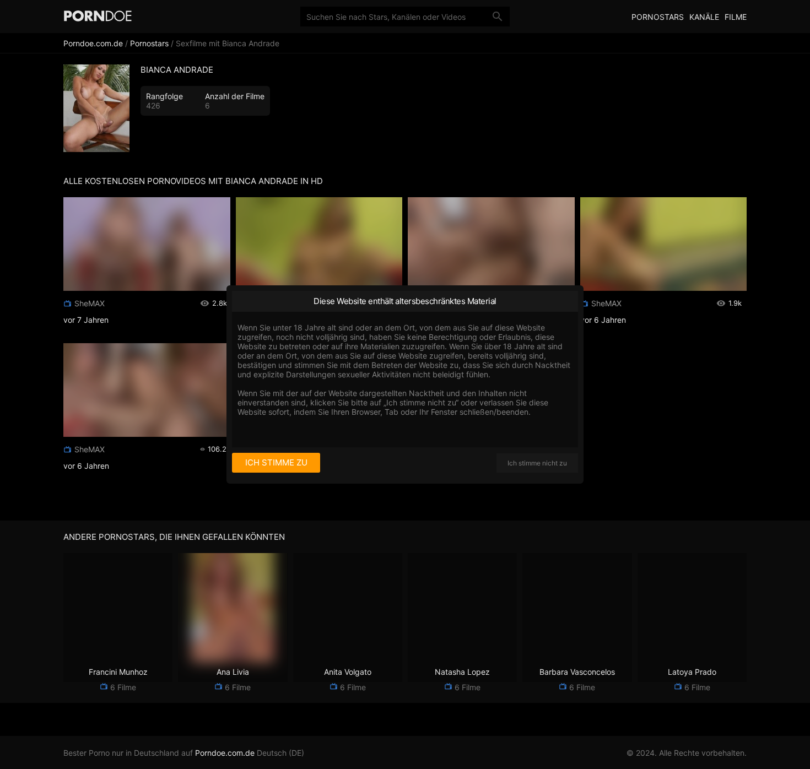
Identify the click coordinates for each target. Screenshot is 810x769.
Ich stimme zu (276, 462)
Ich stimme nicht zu (537, 463)
